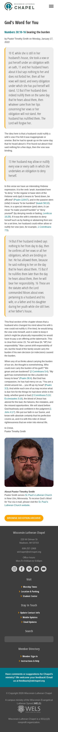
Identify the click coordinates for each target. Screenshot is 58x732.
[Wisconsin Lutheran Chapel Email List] (43, 571)
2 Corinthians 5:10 (41, 395)
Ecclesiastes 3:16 (13, 398)
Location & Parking (30, 591)
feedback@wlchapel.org (32, 681)
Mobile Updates (30, 617)
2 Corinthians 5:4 (39, 371)
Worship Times (30, 586)
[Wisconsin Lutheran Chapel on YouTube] (36, 571)
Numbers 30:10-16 (15, 32)
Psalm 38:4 (25, 378)
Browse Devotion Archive (24, 518)
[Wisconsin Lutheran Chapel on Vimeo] (29, 571)
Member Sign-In (30, 656)
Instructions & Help (30, 661)
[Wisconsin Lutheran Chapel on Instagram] (14, 571)
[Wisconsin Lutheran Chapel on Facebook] (21, 571)
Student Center (30, 596)
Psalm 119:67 (21, 200)
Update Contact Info (30, 612)
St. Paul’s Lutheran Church (38, 495)
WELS (37, 703)
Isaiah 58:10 (43, 203)
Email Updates (30, 622)
